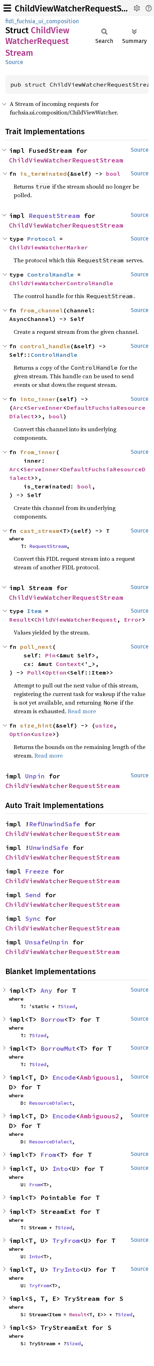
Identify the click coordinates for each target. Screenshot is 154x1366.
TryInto (66, 1269)
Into (60, 1169)
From (48, 1155)
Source (14, 62)
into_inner (38, 399)
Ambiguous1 (99, 1077)
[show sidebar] (7, 8)
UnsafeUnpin (46, 942)
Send (33, 895)
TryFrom (66, 1240)
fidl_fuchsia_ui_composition (42, 21)
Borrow (52, 1019)
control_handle (45, 346)
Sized (68, 1006)
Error (133, 619)
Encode (64, 1077)
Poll (34, 672)
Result (20, 619)
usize (104, 725)
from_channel (41, 310)
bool (113, 173)
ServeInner (45, 407)
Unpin (35, 776)
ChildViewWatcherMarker (48, 247)
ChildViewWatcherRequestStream (79, 9)
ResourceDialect (50, 1103)
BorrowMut (58, 1048)
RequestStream (54, 216)
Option (56, 672)
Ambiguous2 (99, 1116)
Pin (50, 655)
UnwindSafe (48, 848)
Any (46, 990)
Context (68, 663)
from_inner (38, 452)
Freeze (37, 871)
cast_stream (39, 530)
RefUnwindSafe (54, 824)
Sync (33, 918)
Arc (18, 407)
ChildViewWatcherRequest (75, 619)
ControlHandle (50, 274)
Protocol (41, 238)
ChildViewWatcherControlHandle (61, 283)
